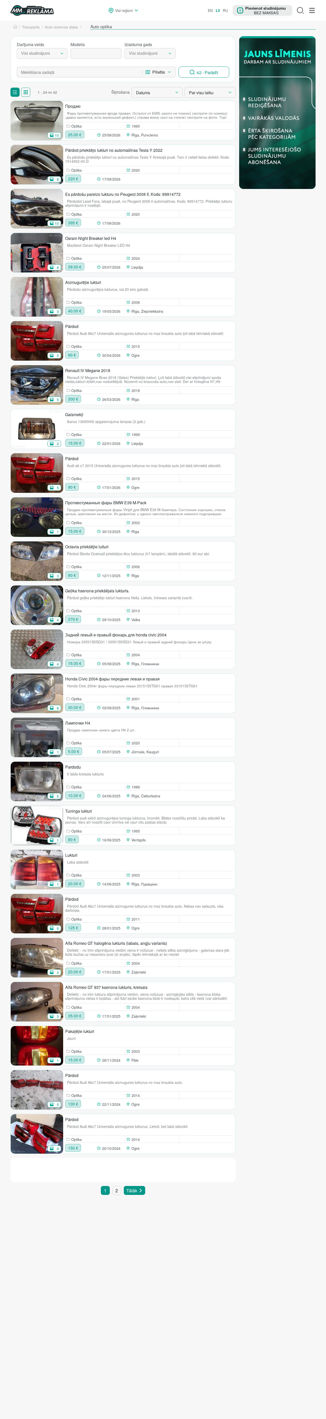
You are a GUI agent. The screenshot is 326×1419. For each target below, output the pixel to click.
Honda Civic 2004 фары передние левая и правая (112, 679)
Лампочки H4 (77, 723)
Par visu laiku (201, 92)
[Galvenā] (15, 27)
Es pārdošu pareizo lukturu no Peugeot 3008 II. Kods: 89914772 (123, 194)
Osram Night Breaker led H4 (90, 238)
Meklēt (300, 10)
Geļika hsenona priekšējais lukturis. (97, 591)
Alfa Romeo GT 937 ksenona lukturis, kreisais (106, 987)
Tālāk (131, 1190)
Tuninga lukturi (78, 811)
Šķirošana (120, 92)
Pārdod (71, 326)
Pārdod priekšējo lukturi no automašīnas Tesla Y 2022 (113, 150)
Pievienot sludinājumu (265, 7)
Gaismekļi (74, 414)
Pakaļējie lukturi (79, 1031)
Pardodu (73, 767)
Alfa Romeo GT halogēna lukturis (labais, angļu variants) (116, 943)
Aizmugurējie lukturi (83, 282)
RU (225, 10)
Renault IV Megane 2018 (87, 370)
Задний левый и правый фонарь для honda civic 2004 (116, 635)
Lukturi (71, 855)
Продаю (72, 106)
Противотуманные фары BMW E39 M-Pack (105, 503)
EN (210, 10)
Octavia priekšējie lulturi (86, 547)
